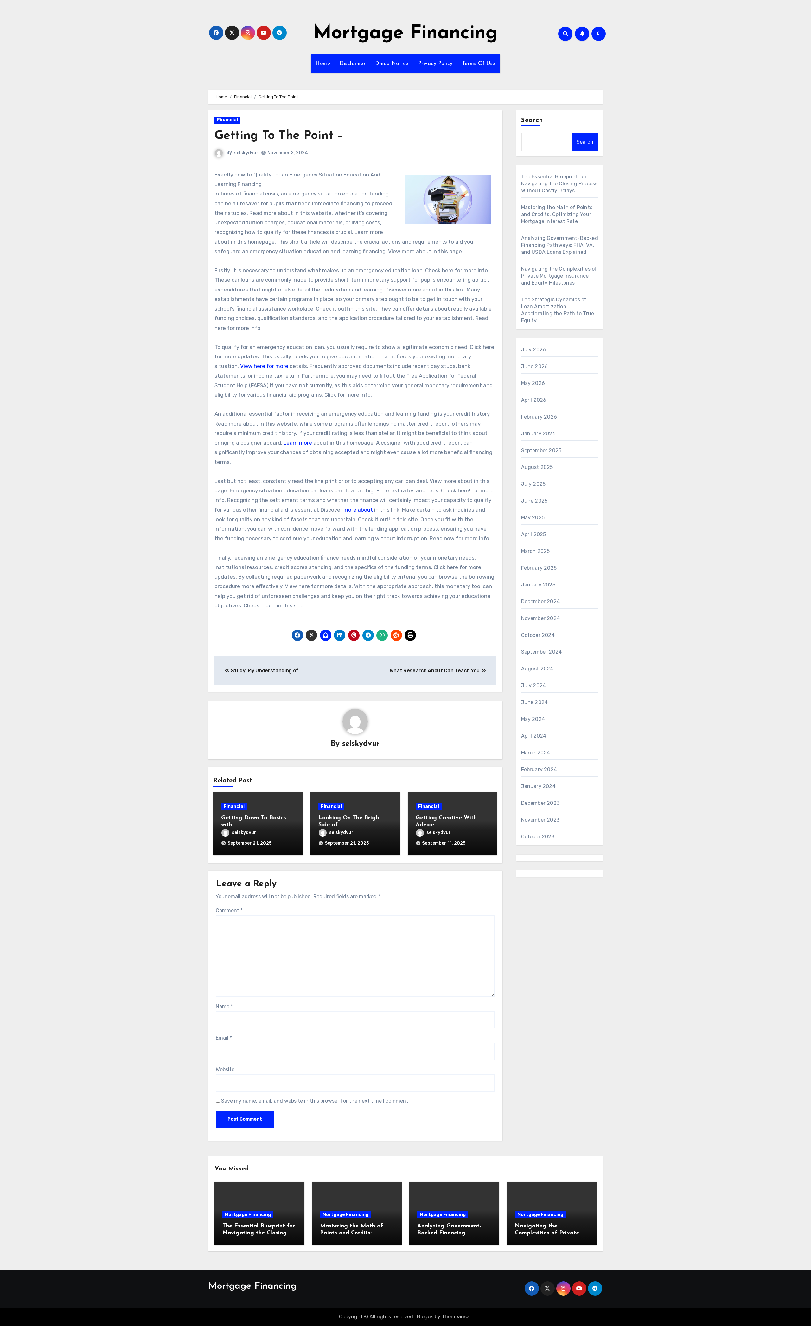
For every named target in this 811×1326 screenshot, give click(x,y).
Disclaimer (353, 63)
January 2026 (538, 434)
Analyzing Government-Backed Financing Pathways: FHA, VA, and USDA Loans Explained (559, 245)
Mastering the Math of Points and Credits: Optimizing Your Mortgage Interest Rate (557, 214)
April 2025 (533, 534)
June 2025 (534, 501)
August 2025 (537, 467)
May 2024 (533, 719)
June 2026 (534, 366)
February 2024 (539, 769)
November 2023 (540, 820)
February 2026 (539, 417)
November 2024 (540, 618)
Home (323, 63)
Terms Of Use (478, 63)
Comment (229, 910)
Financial (227, 120)
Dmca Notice (392, 63)
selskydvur (246, 153)
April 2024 (533, 736)
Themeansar (456, 1317)
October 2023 (537, 837)
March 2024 (535, 753)
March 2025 (535, 551)
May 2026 (533, 383)
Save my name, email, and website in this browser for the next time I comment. (315, 1101)
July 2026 (533, 350)
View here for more (264, 366)
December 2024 (540, 602)
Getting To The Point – (278, 136)
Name (224, 1006)
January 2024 (538, 786)
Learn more (298, 442)
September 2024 (541, 652)
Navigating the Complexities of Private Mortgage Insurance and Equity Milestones (559, 276)
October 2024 (538, 635)
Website (225, 1070)
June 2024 (534, 702)
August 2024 (537, 669)
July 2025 (533, 484)
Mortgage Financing (405, 33)
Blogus (425, 1317)
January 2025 (538, 585)
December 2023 (540, 803)
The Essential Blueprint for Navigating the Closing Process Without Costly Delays (559, 184)
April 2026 (533, 400)
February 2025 (539, 568)
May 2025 (533, 518)
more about (358, 510)
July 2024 (533, 685)
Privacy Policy (435, 63)
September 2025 (541, 450)
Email (224, 1038)
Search (532, 120)
